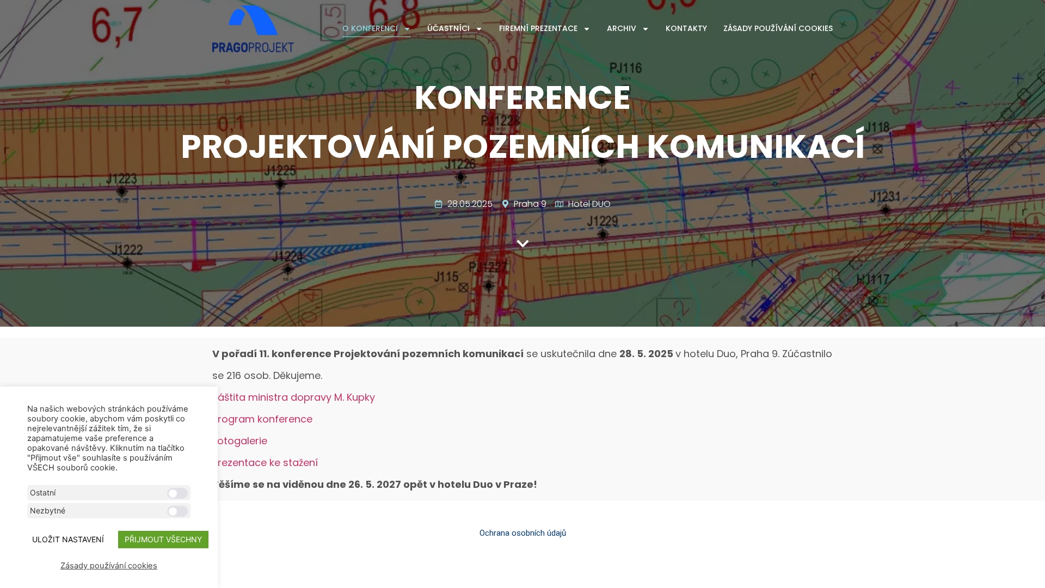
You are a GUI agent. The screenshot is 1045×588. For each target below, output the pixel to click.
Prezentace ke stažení (265, 462)
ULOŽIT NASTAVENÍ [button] (68, 539)
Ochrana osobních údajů (523, 533)
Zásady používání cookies (778, 28)
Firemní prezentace (538, 28)
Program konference (262, 419)
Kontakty (686, 28)
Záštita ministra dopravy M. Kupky (293, 397)
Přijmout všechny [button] (163, 539)
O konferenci (370, 28)
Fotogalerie (239, 441)
